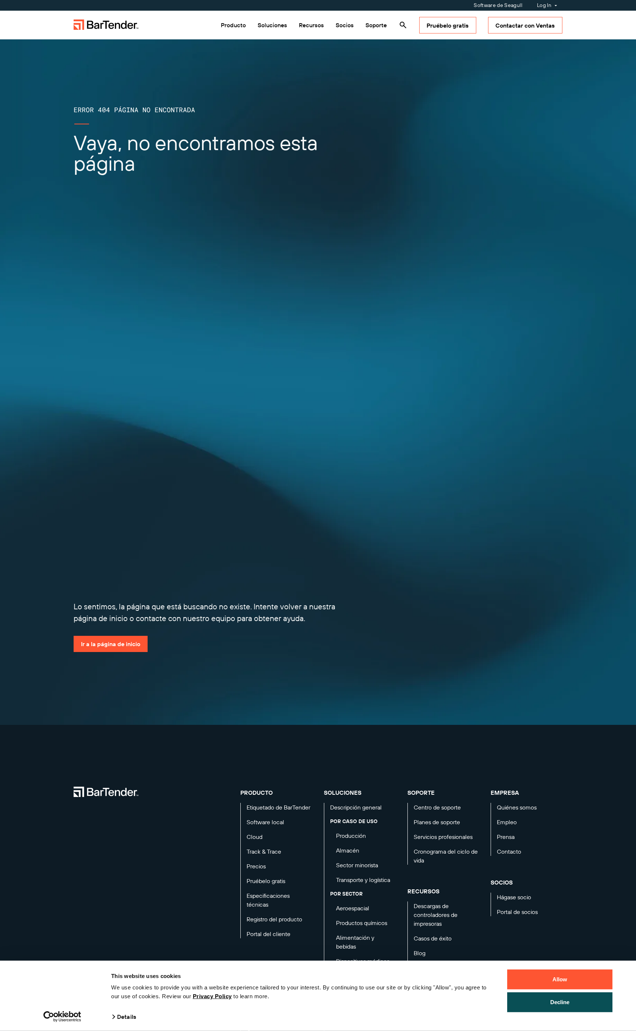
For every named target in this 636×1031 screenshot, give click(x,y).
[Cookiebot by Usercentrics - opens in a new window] (62, 1016)
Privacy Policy (212, 996)
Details (126, 1016)
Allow (560, 979)
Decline (560, 1002)
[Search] (403, 25)
